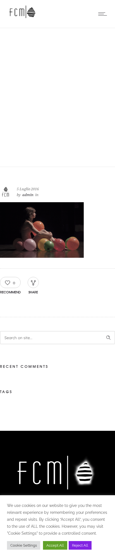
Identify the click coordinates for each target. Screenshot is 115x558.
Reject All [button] (80, 545)
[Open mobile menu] (103, 13)
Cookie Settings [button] (23, 545)
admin (27, 195)
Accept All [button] (55, 545)
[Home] (22, 16)
